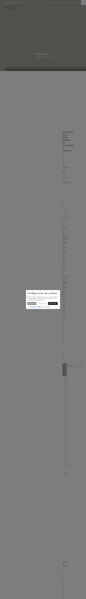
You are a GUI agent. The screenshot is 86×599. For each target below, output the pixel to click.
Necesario (30, 307)
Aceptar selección (42, 303)
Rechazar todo (52, 303)
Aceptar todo (32, 303)
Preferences (41, 307)
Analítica (36, 307)
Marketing (48, 307)
